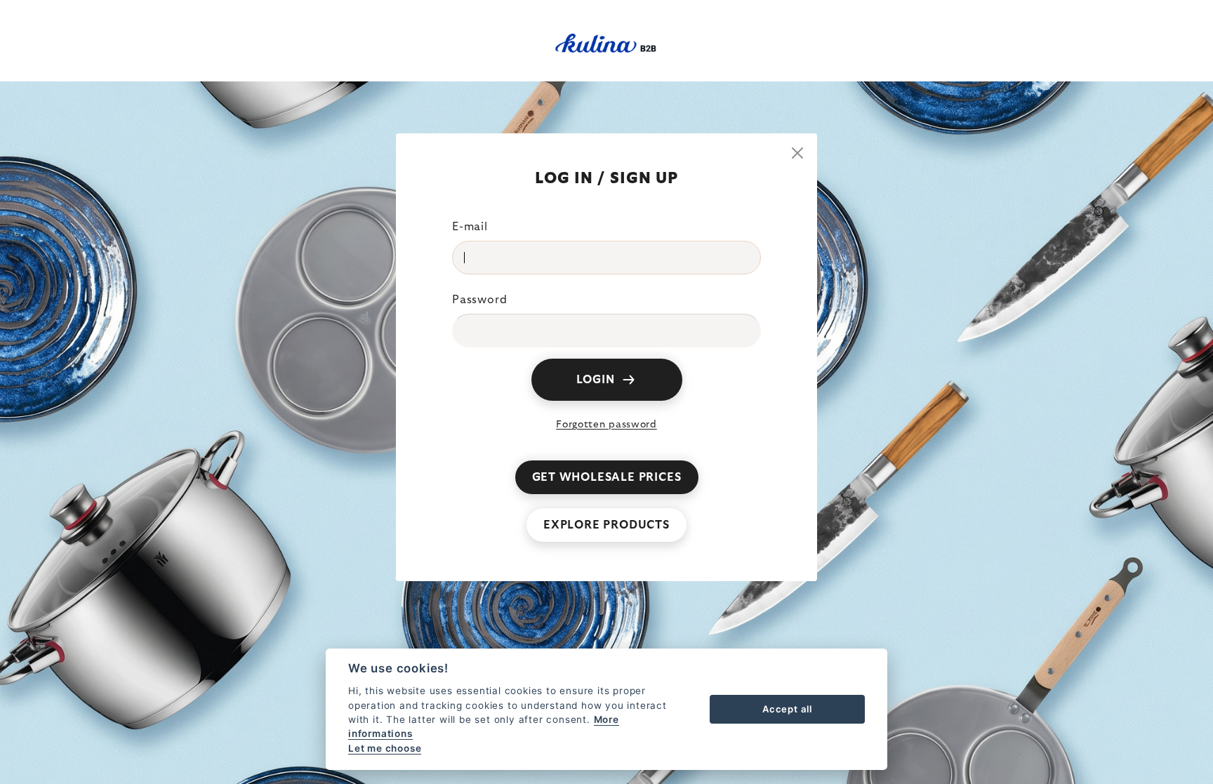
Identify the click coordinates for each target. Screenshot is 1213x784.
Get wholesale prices (607, 477)
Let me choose (384, 748)
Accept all (787, 709)
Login (595, 379)
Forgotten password (606, 425)
